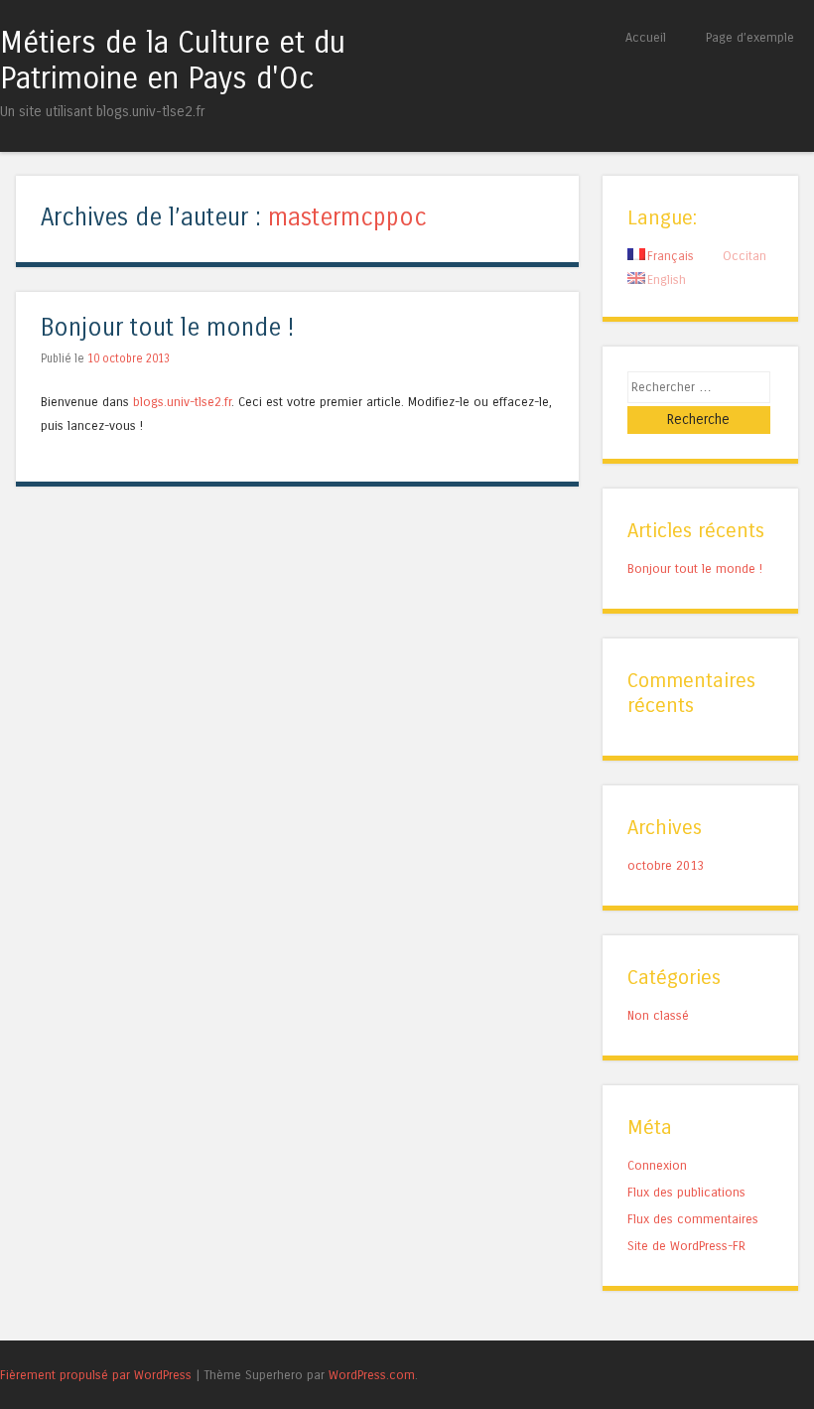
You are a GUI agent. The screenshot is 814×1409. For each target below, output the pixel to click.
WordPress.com (372, 1374)
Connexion (657, 1165)
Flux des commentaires (692, 1218)
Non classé (658, 1015)
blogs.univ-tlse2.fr (182, 401)
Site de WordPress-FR (686, 1245)
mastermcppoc (347, 218)
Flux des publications (686, 1192)
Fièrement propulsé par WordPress (96, 1374)
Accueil (645, 37)
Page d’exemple (750, 37)
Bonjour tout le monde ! (167, 328)
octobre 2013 (665, 865)
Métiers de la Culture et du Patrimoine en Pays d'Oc (172, 60)
